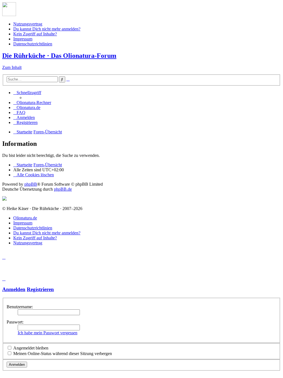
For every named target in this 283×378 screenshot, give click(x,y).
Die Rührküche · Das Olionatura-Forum (59, 55)
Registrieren (40, 289)
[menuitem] (32, 102)
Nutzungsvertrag (27, 24)
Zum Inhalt (12, 67)
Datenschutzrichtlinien (32, 44)
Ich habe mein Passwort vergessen (47, 332)
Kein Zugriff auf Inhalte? (35, 34)
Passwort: (15, 322)
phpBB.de (63, 189)
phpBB (30, 184)
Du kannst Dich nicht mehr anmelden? (46, 29)
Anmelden (13, 289)
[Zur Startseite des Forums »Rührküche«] (9, 14)
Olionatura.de (25, 218)
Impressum (22, 39)
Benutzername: (20, 306)
